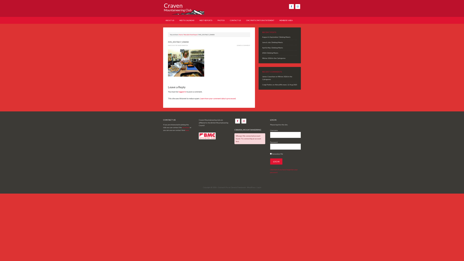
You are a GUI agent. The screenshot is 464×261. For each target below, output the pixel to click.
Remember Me (277, 154)
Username (274, 130)
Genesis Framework (238, 187)
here (187, 130)
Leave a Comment (243, 45)
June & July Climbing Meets (272, 42)
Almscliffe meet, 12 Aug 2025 (286, 85)
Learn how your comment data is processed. (218, 98)
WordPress (251, 187)
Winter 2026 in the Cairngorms (274, 58)
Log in (259, 187)
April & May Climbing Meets (272, 48)
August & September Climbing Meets (276, 37)
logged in (182, 92)
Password (274, 142)
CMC (183, 8)
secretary (185, 127)
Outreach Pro (223, 187)
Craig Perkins (267, 85)
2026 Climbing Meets (270, 53)
